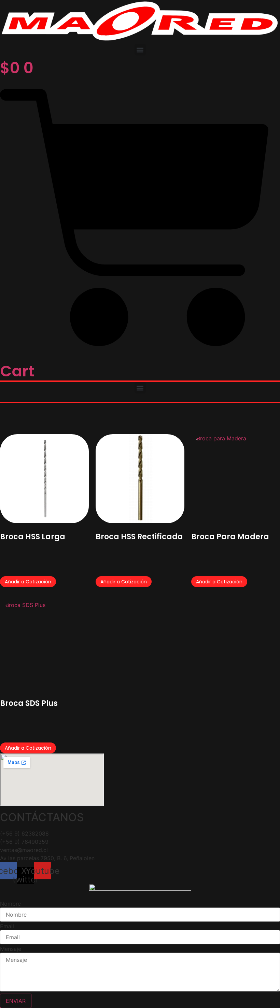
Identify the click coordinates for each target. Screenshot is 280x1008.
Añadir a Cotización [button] (28, 581)
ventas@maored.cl (24, 850)
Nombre (10, 903)
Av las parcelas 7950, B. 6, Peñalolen (47, 858)
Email (7, 926)
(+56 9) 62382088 (24, 833)
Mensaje (10, 949)
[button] (140, 49)
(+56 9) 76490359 (24, 841)
